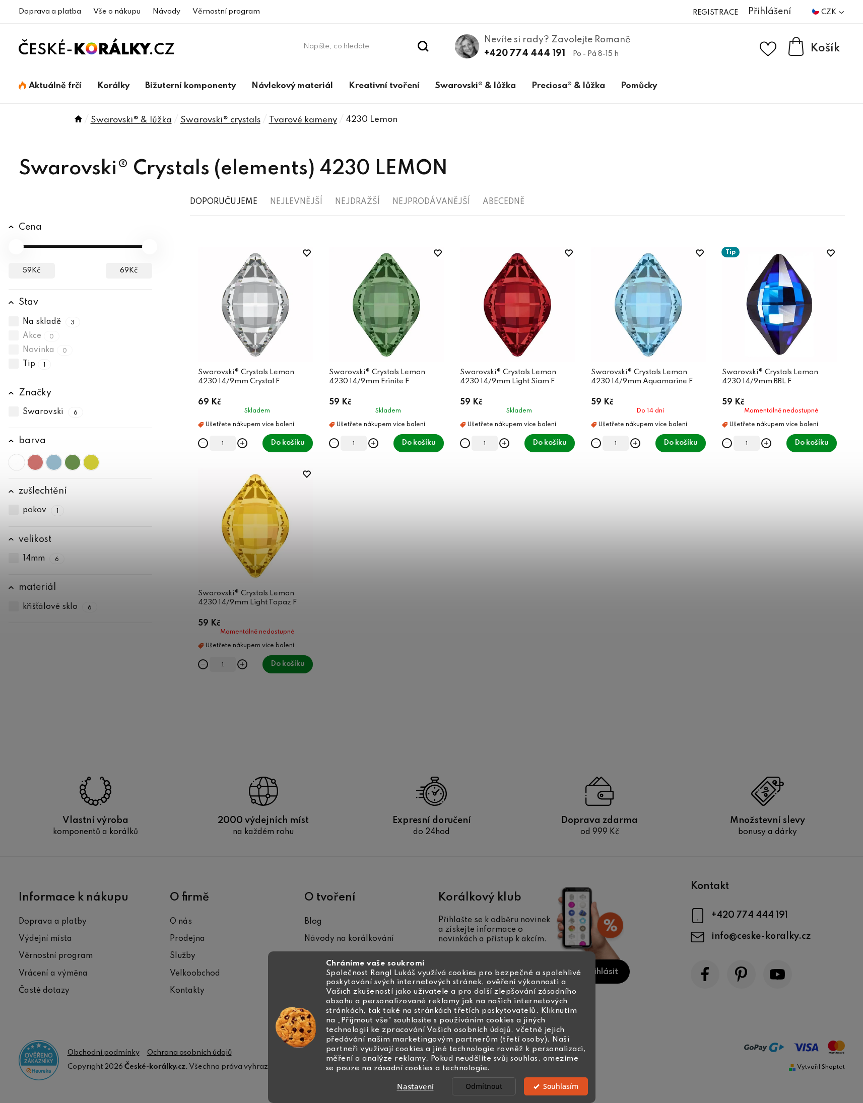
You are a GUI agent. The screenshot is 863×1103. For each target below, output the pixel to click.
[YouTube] (777, 974)
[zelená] (72, 462)
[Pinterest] (741, 974)
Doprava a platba (50, 11)
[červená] (35, 462)
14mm (41, 559)
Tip (34, 364)
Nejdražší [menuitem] (357, 202)
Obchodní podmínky (104, 1052)
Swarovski (50, 412)
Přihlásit (601, 972)
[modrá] (54, 462)
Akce (38, 336)
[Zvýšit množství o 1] (242, 443)
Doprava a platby (53, 922)
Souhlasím (560, 1086)
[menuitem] (50, 86)
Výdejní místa (45, 939)
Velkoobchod (195, 974)
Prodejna (187, 939)
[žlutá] (91, 462)
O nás (181, 922)
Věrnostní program (226, 11)
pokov (41, 511)
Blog (313, 922)
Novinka (45, 350)
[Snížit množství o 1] (203, 443)
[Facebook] (705, 974)
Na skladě (49, 322)
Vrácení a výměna (53, 974)
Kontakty (187, 991)
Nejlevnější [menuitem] (296, 202)
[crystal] (17, 462)
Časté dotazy (44, 991)
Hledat (423, 46)
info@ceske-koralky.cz (761, 936)
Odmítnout (484, 1086)
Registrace (715, 12)
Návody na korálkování (349, 939)
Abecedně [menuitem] (503, 202)
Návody (166, 11)
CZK (829, 12)
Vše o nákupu (117, 11)
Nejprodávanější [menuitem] (431, 202)
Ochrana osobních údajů (189, 1052)
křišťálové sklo (57, 607)
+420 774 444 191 (524, 53)
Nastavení (415, 1086)
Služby (182, 956)
